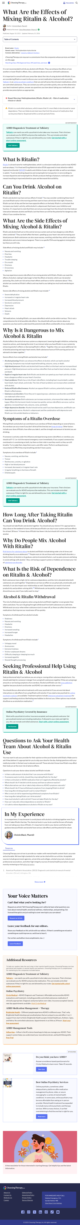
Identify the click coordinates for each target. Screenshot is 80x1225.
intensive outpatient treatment (60, 696)
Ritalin (5, 165)
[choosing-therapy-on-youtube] (58, 1211)
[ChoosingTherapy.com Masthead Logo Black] (17, 2)
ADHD (22, 170)
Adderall (30, 53)
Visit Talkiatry (13, 145)
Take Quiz (41, 1069)
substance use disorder (13, 562)
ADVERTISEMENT (71, 123)
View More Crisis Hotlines (53, 1203)
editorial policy (28, 864)
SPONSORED (72, 1052)
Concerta (24, 53)
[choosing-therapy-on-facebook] (22, 1211)
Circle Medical (11, 995)
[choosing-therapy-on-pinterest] (46, 1211)
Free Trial (9, 1038)
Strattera (36, 53)
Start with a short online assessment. (54, 721)
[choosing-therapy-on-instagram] (28, 1211)
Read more (41, 1116)
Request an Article (16, 918)
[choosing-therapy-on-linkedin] (40, 1211)
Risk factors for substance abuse (15, 551)
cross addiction (66, 683)
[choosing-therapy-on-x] (34, 1211)
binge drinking (56, 426)
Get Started (12, 726)
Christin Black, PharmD (24, 835)
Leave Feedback (15, 944)
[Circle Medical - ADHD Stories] (18, 1064)
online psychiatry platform (24, 82)
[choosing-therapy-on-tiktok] (52, 1211)
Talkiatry (6, 82)
